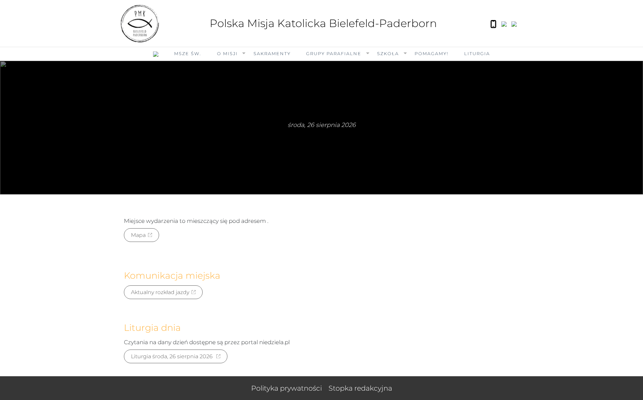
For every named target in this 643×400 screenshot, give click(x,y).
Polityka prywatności (286, 388)
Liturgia (477, 53)
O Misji (227, 53)
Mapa (138, 235)
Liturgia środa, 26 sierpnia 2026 (172, 356)
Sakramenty (272, 53)
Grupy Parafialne (333, 53)
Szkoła (388, 53)
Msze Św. (187, 53)
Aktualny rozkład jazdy (160, 292)
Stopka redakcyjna (360, 388)
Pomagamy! (431, 53)
